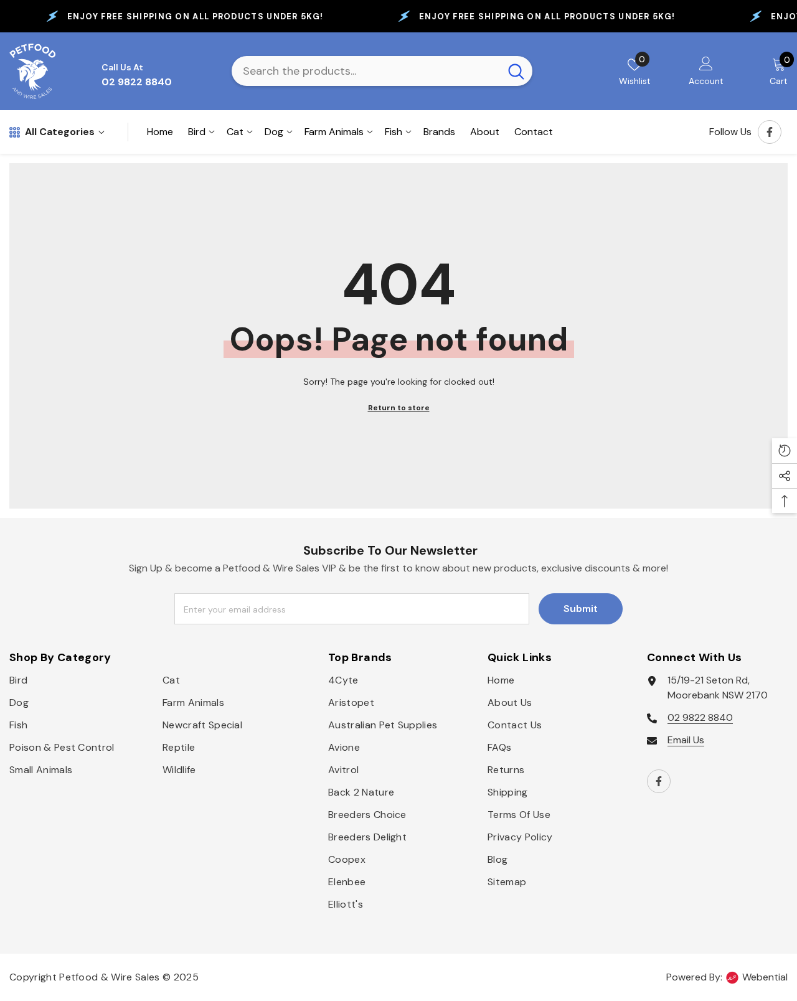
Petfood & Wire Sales (109, 977)
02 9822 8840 (700, 717)
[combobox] (366, 71)
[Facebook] (769, 132)
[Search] (382, 71)
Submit (581, 608)
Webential (765, 977)
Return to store (399, 408)
